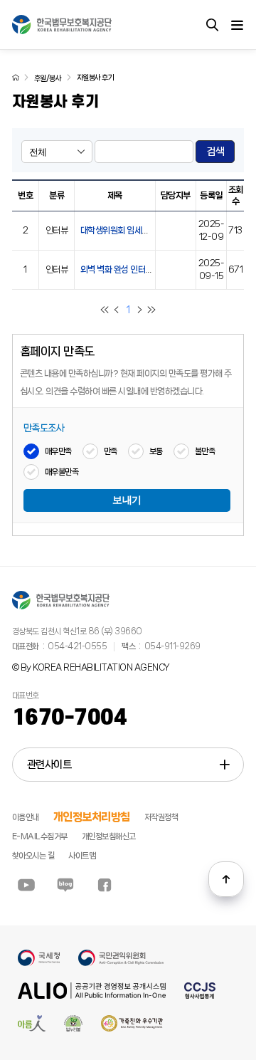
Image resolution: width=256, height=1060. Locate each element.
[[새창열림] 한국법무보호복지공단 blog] (65, 885)
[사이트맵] (237, 25)
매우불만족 (62, 472)
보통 (156, 451)
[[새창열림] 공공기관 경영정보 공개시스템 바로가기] (92, 996)
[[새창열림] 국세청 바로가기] (39, 964)
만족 (110, 451)
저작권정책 (161, 817)
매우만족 (58, 451)
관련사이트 (49, 764)
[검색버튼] (212, 25)
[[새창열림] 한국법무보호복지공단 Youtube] (26, 885)
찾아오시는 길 (33, 855)
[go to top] (226, 879)
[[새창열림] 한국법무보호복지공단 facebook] (104, 885)
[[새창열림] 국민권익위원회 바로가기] (121, 964)
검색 (215, 151)
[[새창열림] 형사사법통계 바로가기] (199, 996)
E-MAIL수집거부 (40, 836)
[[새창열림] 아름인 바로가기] (32, 1029)
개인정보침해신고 (109, 836)
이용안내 (25, 817)
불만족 (205, 451)
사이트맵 (81, 855)
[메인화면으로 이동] (15, 77)
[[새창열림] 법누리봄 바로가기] (73, 1029)
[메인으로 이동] (62, 24)
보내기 (127, 500)
